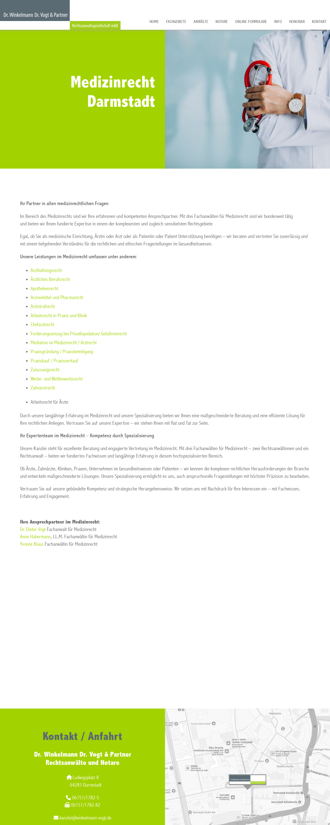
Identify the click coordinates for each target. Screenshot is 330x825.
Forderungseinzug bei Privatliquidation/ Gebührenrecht (79, 334)
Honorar (297, 21)
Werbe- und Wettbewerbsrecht (57, 379)
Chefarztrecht (42, 325)
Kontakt (319, 21)
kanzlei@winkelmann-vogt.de (85, 818)
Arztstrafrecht (43, 306)
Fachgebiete (176, 21)
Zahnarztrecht (43, 388)
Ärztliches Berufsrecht (50, 279)
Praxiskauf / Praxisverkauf (54, 361)
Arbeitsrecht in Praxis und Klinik (59, 316)
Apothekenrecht (44, 289)
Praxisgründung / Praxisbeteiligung (62, 352)
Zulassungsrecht (45, 370)
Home (154, 21)
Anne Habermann (35, 537)
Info (278, 21)
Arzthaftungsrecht (46, 270)
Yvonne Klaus (31, 544)
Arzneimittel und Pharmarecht (57, 297)
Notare (221, 21)
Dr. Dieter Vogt (33, 529)
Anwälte (201, 21)
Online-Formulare (251, 21)
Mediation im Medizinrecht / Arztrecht (64, 343)
